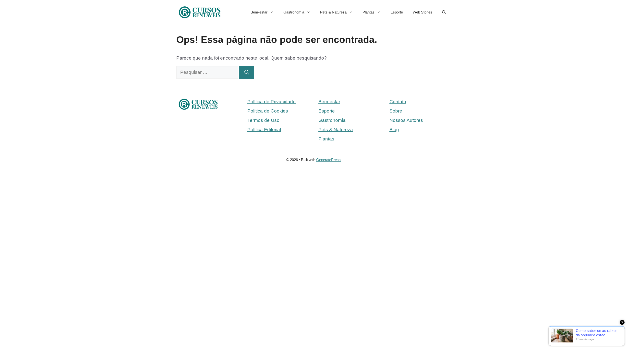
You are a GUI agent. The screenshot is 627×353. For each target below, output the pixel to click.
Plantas (368, 12)
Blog (394, 129)
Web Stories (422, 12)
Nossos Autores (406, 120)
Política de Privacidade (271, 101)
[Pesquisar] (246, 72)
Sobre (395, 110)
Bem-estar (259, 12)
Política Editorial (264, 129)
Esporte (396, 12)
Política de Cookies (267, 110)
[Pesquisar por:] (207, 72)
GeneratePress (328, 160)
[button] (444, 12)
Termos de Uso (263, 120)
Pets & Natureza (333, 12)
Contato (397, 101)
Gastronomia (293, 12)
